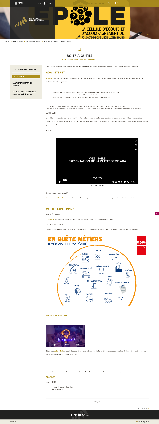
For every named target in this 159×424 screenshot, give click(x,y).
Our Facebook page (71, 414)
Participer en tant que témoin (22, 84)
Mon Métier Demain (51, 42)
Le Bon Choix (58, 351)
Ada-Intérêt (50, 78)
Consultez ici (50, 219)
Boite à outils (20, 77)
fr (116, 3)
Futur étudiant (17, 42)
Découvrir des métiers (33, 42)
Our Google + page (83, 414)
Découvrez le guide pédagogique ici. (59, 198)
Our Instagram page (87, 414)
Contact (48, 3)
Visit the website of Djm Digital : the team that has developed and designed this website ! (142, 421)
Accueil (41, 3)
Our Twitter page (75, 414)
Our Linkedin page (79, 414)
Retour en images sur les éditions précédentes (24, 93)
